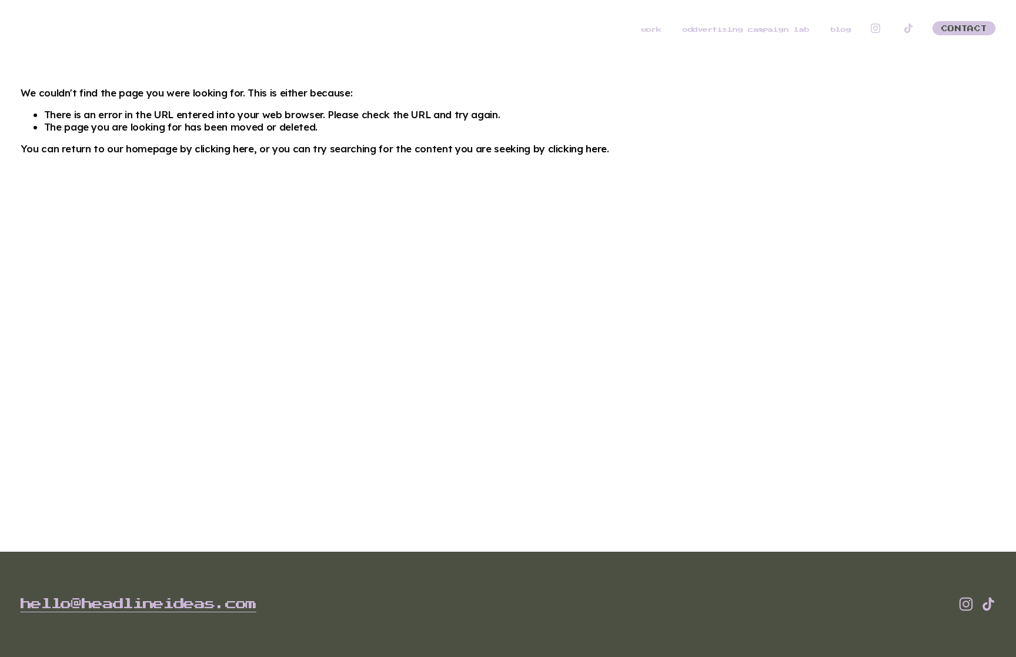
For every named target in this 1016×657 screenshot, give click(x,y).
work (651, 29)
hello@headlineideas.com (138, 603)
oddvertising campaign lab (746, 29)
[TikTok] (908, 28)
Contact (964, 28)
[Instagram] (875, 28)
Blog (841, 29)
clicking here (224, 148)
